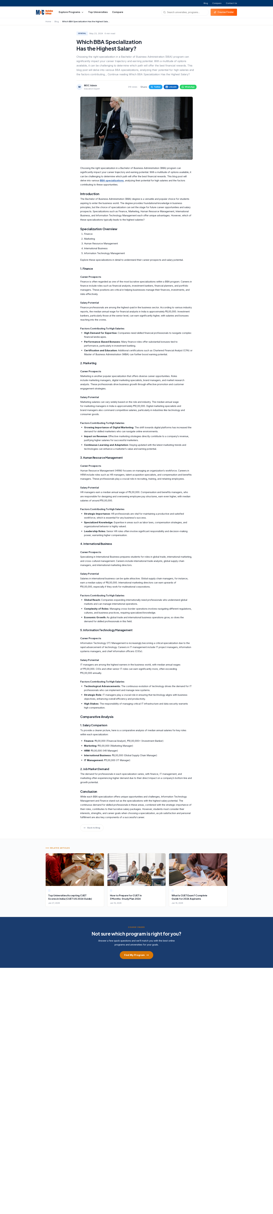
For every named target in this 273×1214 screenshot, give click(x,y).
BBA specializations (112, 180)
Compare (216, 3)
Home (48, 21)
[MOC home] (44, 12)
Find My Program (134, 954)
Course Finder (226, 12)
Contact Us (231, 3)
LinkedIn (173, 87)
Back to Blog (93, 827)
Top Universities (98, 12)
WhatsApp (190, 87)
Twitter (157, 87)
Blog (206, 3)
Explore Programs (69, 12)
